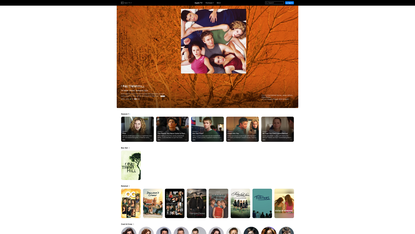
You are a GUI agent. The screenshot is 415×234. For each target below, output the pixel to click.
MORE (162, 96)
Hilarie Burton (266, 97)
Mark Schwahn (284, 99)
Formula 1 (210, 3)
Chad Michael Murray (274, 95)
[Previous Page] (118, 129)
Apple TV (198, 3)
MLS (218, 3)
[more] (150, 139)
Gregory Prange (272, 99)
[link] (125, 148)
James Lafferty (287, 95)
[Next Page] (296, 129)
